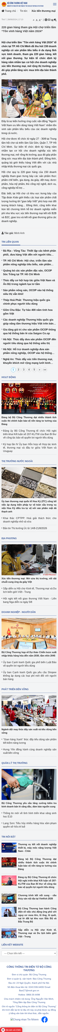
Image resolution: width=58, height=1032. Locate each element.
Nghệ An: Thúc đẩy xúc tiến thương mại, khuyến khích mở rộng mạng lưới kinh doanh (28, 361)
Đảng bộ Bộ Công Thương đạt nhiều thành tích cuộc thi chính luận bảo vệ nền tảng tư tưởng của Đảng (29, 420)
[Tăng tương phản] (52, 20)
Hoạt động (9, 377)
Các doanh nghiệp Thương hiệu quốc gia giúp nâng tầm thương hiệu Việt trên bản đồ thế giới (28, 322)
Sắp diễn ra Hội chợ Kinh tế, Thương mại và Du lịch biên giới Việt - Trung (37, 933)
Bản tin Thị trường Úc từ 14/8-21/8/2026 (25, 528)
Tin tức (24, 11)
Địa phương (9, 538)
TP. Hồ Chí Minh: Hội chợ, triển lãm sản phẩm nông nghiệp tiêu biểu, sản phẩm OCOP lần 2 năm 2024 (27, 262)
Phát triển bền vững (15, 689)
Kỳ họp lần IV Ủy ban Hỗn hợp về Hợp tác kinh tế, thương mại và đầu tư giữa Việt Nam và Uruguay (29, 447)
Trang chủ (10, 11)
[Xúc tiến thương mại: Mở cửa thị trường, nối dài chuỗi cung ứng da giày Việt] (29, 559)
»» (44, 369)
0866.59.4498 (33, 994)
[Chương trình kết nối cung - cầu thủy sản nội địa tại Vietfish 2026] (10, 899)
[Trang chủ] (23, 4)
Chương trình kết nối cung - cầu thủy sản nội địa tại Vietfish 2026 (37, 897)
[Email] (49, 20)
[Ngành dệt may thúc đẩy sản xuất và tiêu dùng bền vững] (29, 710)
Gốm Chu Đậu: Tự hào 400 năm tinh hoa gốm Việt (27, 311)
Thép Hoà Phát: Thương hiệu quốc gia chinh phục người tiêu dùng (26, 302)
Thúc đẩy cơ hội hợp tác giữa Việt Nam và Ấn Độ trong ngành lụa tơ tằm (29, 282)
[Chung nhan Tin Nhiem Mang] (25, 1019)
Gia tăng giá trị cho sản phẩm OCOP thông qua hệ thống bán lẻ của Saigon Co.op (29, 331)
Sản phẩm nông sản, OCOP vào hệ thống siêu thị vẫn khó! (28, 292)
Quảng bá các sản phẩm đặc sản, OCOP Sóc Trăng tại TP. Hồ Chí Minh (27, 272)
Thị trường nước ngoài (17, 461)
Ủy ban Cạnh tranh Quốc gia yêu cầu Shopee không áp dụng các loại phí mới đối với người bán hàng (29, 675)
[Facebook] (44, 1019)
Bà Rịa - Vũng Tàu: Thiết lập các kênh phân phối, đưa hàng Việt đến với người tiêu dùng (29, 253)
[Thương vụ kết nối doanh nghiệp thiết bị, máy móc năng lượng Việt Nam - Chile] (10, 848)
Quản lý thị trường (15, 763)
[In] (46, 20)
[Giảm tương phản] (55, 20)
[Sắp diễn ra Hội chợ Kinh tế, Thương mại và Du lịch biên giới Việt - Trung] (10, 933)
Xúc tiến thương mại (44, 11)
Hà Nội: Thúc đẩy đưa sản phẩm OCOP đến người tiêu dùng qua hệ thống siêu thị (29, 341)
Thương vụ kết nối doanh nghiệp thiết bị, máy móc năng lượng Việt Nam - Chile (37, 847)
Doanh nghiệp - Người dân (19, 612)
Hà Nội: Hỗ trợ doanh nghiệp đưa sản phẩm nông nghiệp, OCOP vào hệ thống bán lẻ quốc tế (27, 351)
